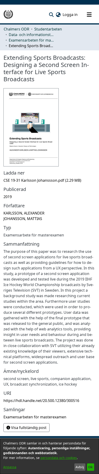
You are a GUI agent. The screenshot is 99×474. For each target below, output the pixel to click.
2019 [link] (7, 196)
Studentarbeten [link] (48, 29)
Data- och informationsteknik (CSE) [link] (32, 34)
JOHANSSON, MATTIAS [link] (22, 218)
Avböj (80, 467)
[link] (42, 180)
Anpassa (9, 467)
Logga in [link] (70, 14)
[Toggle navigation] (89, 14)
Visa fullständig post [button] (28, 427)
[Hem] (8, 14)
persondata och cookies (59, 458)
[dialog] (49, 456)
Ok (90, 467)
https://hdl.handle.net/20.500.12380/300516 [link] (41, 400)
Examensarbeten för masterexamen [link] (32, 40)
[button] (51, 14)
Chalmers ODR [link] (16, 29)
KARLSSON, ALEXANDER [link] (23, 213)
